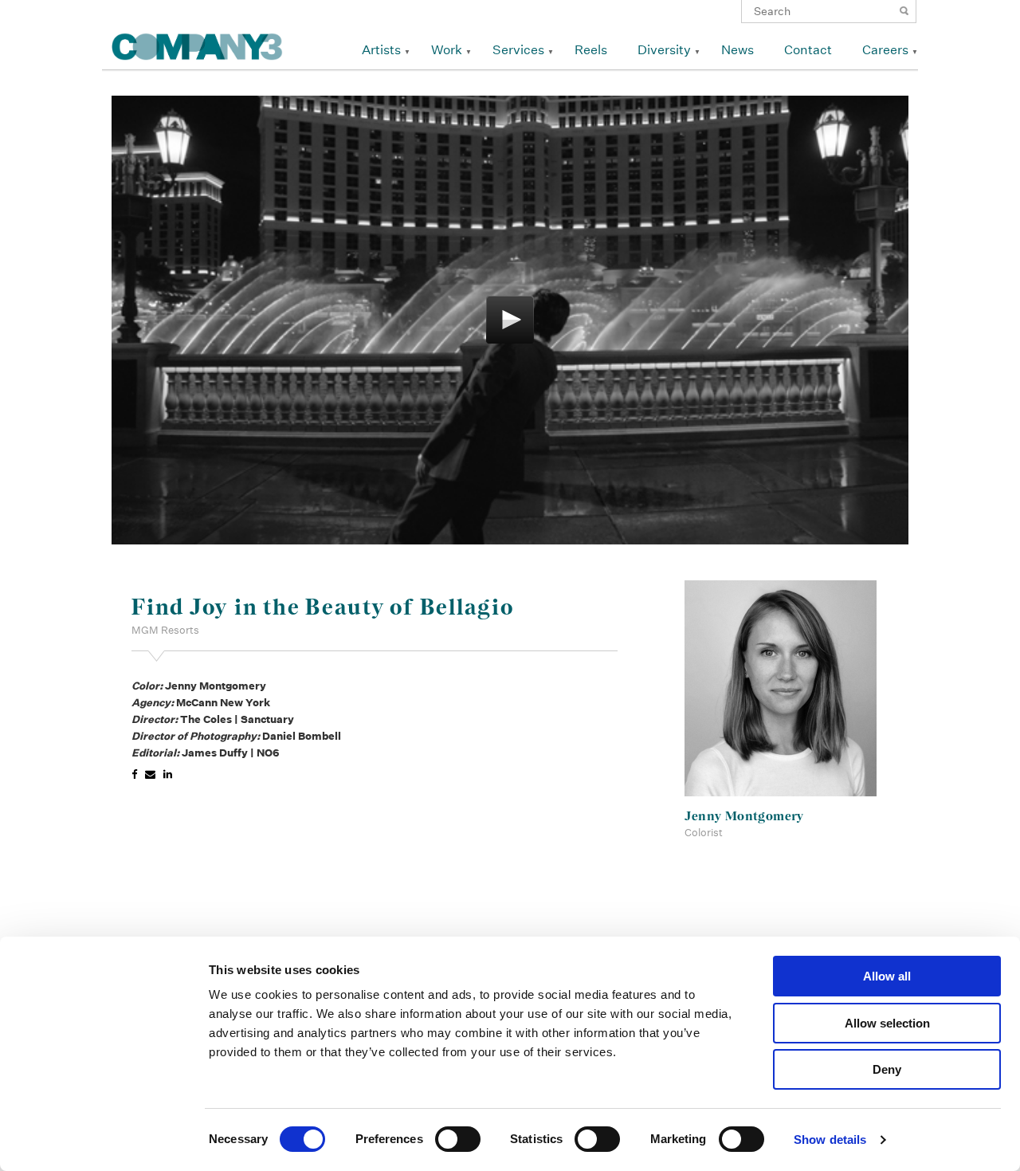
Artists (381, 49)
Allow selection (887, 1023)
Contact (808, 49)
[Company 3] (197, 44)
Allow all (887, 976)
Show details (830, 1139)
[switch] (458, 1139)
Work (446, 49)
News (737, 49)
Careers (885, 49)
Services (518, 49)
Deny (887, 1069)
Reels (591, 49)
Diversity (664, 49)
